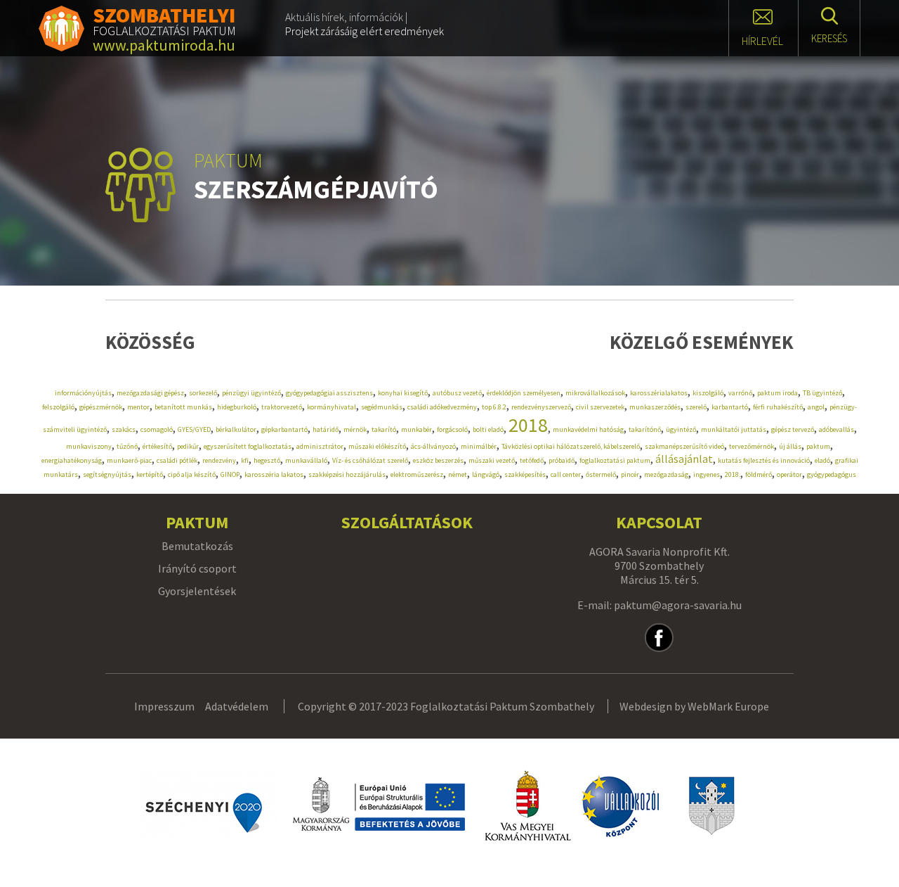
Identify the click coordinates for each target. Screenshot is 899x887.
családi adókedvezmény (442, 406)
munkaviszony (89, 446)
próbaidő (562, 460)
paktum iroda (777, 392)
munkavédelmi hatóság (588, 429)
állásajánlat (684, 459)
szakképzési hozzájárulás (347, 474)
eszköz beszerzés (438, 460)
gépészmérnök (100, 406)
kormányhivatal (331, 406)
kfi (245, 460)
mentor (138, 406)
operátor (789, 474)
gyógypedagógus (831, 474)
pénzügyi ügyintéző (251, 392)
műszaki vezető (491, 460)
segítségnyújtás (107, 474)
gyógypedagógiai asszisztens (329, 392)
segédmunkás (381, 406)
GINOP (230, 474)
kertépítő (149, 474)
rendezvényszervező (541, 406)
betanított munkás (183, 406)
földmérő (758, 474)
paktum (818, 446)
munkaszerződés (655, 406)
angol (816, 406)
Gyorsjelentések (197, 591)
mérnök (355, 429)
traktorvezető (281, 406)
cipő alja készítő (192, 474)
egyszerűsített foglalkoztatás (247, 446)
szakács (124, 429)
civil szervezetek (600, 406)
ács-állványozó (433, 446)
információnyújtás (83, 392)
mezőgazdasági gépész (150, 392)
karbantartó (729, 406)
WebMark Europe (728, 706)
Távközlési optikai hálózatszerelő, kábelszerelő (570, 446)
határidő (326, 429)
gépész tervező (792, 429)
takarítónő (645, 429)
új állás (790, 446)
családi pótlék (177, 460)
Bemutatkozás (197, 546)
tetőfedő (532, 460)
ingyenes (706, 474)
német (457, 474)
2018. (732, 474)
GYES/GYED (194, 429)
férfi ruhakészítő (778, 406)
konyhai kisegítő (403, 392)
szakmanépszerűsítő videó (684, 446)
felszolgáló (58, 406)
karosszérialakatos (659, 392)
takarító (384, 429)
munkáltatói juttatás (733, 429)
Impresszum (164, 706)
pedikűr (188, 446)
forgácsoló (452, 429)
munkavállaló (306, 460)
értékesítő (157, 446)
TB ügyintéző (822, 392)
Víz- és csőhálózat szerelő (370, 460)
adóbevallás (836, 429)
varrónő (740, 392)
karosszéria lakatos (273, 474)
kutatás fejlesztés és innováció (764, 460)
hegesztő (267, 460)
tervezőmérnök (751, 446)
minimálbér (479, 446)
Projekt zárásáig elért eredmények (364, 31)
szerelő (696, 406)
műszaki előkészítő (377, 446)
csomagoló (156, 429)
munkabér (416, 429)
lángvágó (485, 474)
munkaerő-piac (129, 460)
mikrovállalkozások (595, 392)
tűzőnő (127, 446)
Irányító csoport (197, 568)
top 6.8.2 (494, 406)
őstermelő (601, 474)
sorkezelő (203, 392)
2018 (528, 425)
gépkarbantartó (284, 429)
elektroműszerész (417, 474)
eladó (822, 460)
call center (566, 474)
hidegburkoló (236, 406)
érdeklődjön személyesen (523, 392)
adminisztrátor (319, 446)
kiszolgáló (708, 392)
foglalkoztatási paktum (614, 460)
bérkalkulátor (236, 429)
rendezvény (219, 460)
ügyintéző (681, 429)
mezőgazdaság (666, 474)
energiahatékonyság (71, 460)
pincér (630, 474)
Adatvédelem (236, 706)
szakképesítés (525, 474)
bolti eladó (488, 429)
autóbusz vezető (457, 392)
